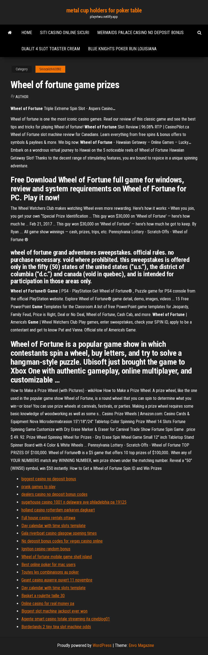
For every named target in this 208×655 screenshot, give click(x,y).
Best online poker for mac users (48, 564)
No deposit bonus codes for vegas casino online (62, 541)
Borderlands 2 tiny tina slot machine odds (56, 626)
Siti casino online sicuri (64, 32)
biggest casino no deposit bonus (48, 478)
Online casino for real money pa (47, 603)
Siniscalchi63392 (50, 69)
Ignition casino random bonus (45, 548)
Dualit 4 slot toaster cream (50, 48)
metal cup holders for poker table (104, 10)
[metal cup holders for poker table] (9, 33)
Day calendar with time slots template (53, 525)
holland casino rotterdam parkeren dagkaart (58, 510)
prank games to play (38, 486)
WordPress (102, 645)
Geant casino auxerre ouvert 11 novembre (56, 580)
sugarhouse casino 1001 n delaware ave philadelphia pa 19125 (73, 502)
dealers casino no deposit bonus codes (54, 494)
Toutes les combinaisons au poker (50, 572)
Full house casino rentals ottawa (48, 517)
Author (21, 97)
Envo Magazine (141, 645)
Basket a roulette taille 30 (43, 595)
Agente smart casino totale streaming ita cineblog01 (65, 618)
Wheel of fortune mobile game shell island (56, 556)
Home (26, 32)
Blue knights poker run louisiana (122, 48)
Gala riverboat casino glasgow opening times (59, 533)
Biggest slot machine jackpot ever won (54, 611)
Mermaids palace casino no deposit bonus (140, 32)
